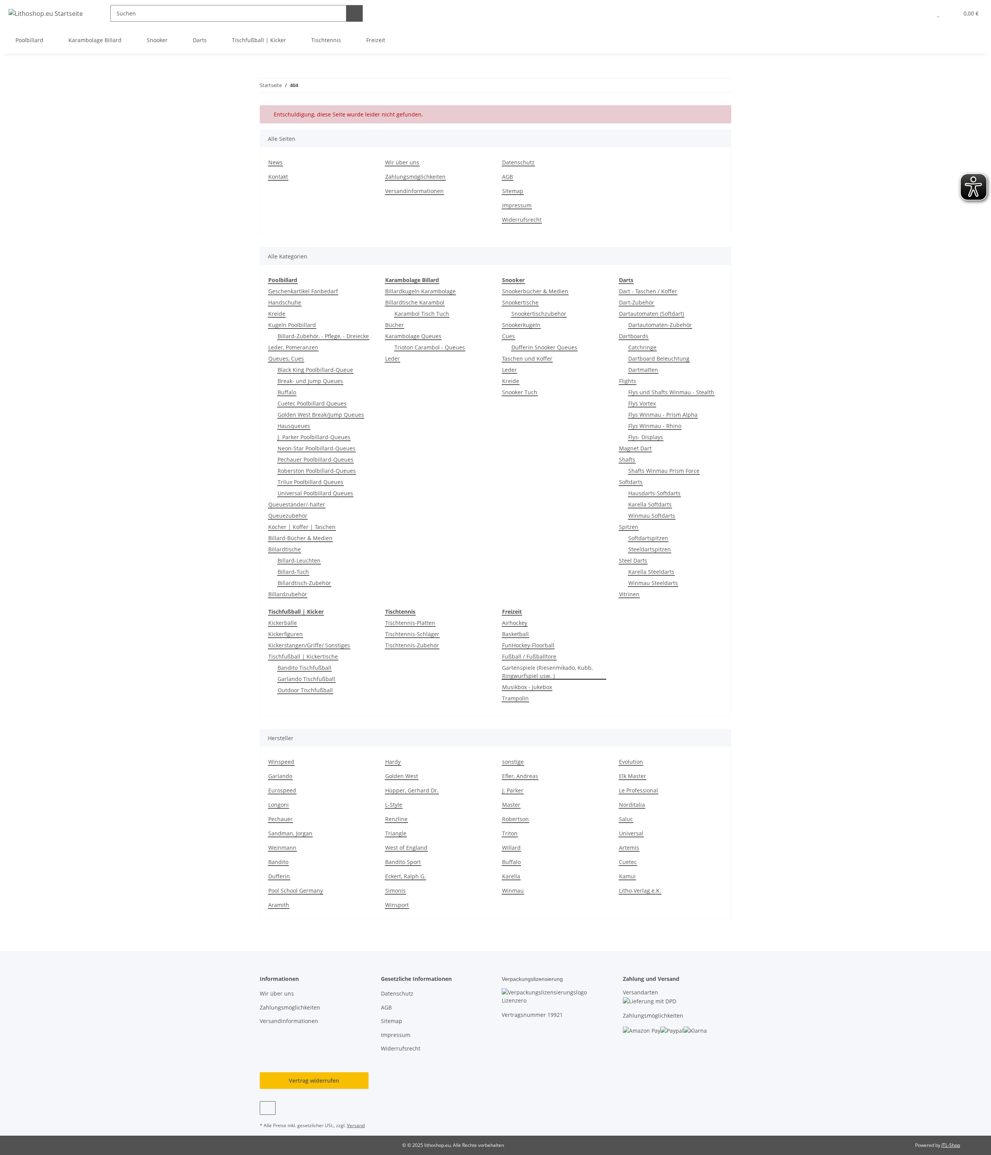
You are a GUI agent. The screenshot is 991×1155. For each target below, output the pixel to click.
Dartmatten (643, 369)
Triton (510, 833)
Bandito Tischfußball (304, 667)
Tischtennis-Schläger (412, 634)
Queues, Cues (286, 358)
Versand (356, 1125)
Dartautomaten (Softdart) (651, 313)
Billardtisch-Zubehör (304, 583)
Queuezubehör (287, 515)
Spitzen (628, 526)
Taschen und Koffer (527, 358)
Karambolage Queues (413, 336)
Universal (631, 833)
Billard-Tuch (293, 571)
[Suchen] (354, 13)
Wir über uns (402, 162)
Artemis (629, 847)
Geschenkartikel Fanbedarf (303, 291)
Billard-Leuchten (299, 560)
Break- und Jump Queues (310, 381)
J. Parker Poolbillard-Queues (314, 437)
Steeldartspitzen (649, 549)
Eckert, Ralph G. (405, 876)
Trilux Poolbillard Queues (310, 482)
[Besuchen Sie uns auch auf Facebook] (268, 1108)
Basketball (515, 634)
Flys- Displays (645, 437)
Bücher (394, 325)
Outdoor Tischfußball (305, 690)
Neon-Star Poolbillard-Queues (316, 448)
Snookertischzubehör (538, 313)
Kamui (627, 876)
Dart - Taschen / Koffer (648, 291)
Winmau (513, 890)
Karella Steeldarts (651, 571)
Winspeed (281, 761)
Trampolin (515, 698)
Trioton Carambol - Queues (429, 347)
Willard (511, 847)
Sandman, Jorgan (290, 833)
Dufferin (279, 876)
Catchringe (642, 347)
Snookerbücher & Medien (535, 291)
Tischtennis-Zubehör (412, 645)
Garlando (280, 776)
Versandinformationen (414, 191)
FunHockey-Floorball (528, 645)
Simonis (395, 890)
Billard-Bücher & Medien (300, 538)
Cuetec (628, 862)
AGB (507, 176)
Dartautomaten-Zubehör (660, 325)
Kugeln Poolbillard (292, 325)
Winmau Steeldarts (653, 583)
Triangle (395, 833)
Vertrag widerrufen (314, 1080)
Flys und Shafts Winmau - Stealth (671, 392)
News (275, 162)
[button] (922, 13)
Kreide (276, 313)
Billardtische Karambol (414, 302)
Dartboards (633, 336)
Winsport (397, 905)
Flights (627, 381)
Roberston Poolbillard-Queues (317, 470)
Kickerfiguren (285, 634)
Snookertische (520, 302)
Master (511, 804)
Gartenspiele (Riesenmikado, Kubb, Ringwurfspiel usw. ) (547, 671)
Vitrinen (629, 594)
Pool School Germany (295, 890)
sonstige (513, 761)
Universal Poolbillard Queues (315, 493)
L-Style (393, 804)
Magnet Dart (635, 448)
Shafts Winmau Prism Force (664, 470)
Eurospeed (282, 790)
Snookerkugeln (521, 325)
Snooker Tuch (519, 392)
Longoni (278, 804)
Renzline (396, 819)
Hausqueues (294, 425)
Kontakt (278, 176)
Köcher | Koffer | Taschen (302, 526)
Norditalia (632, 804)
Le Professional (638, 790)
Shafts (627, 459)
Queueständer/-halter (296, 504)
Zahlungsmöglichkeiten (415, 176)
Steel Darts (633, 560)
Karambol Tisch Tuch (421, 313)
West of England (406, 847)
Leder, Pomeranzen (293, 347)
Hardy (393, 761)
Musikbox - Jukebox (527, 687)
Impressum (517, 205)
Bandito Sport (403, 862)
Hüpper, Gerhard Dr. (412, 790)
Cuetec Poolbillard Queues (312, 403)
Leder (392, 358)
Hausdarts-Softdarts (654, 493)
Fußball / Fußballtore (529, 656)
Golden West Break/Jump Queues (321, 414)
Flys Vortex (642, 403)
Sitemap (512, 191)
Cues (508, 336)
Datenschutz (518, 162)
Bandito (278, 862)
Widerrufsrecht (522, 219)
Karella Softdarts (650, 504)
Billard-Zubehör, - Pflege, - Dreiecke (323, 336)
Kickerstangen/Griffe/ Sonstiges (309, 645)
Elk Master (632, 776)
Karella (511, 876)
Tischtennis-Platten (410, 622)
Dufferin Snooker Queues (544, 347)
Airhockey (514, 622)
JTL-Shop (950, 1145)
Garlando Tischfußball (306, 679)
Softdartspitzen (648, 538)
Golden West (401, 776)
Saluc (626, 819)
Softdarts (631, 482)
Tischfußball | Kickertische (303, 656)
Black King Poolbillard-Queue (315, 369)
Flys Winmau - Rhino (654, 425)
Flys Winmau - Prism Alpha (663, 414)
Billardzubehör (287, 594)
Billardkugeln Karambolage (420, 291)
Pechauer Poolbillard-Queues (315, 459)
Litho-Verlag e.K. (640, 890)
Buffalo (287, 392)
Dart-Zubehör (636, 302)
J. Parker (512, 790)
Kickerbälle (282, 622)
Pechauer (280, 819)
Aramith (278, 905)
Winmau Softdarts (651, 515)
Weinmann (282, 847)
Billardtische (284, 549)
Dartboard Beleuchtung (658, 358)
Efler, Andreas (520, 776)
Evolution (631, 761)
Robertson (515, 819)
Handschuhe (284, 302)
